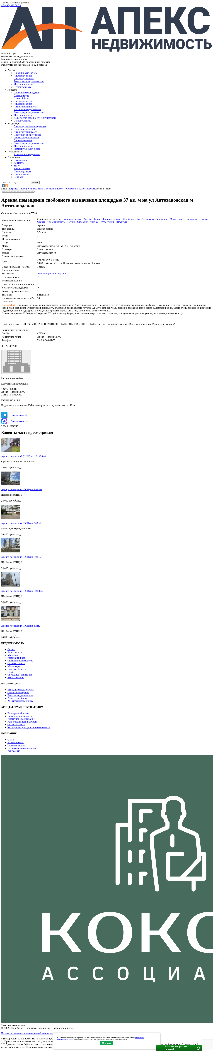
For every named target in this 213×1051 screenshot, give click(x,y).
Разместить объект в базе (27, 148)
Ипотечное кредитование (27, 109)
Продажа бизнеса (16, 669)
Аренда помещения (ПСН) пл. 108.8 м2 (22, 591)
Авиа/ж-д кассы (72, 219)
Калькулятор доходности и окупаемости (35, 118)
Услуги (17, 165)
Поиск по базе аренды (25, 73)
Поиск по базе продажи (26, 92)
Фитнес (94, 222)
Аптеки (87, 219)
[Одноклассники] (6, 185)
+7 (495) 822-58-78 (11, 5)
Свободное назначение (19, 674)
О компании (20, 160)
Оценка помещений (24, 129)
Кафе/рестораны (145, 219)
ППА (10, 672)
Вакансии (19, 177)
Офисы (41, 222)
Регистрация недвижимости (29, 81)
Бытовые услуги (112, 219)
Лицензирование (23, 75)
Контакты (19, 163)
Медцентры (176, 219)
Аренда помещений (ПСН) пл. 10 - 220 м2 (23, 456)
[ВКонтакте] (3, 185)
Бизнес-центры (15, 652)
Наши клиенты (22, 168)
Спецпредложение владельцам (30, 126)
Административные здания (51, 273)
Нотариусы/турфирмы (196, 219)
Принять (106, 1043)
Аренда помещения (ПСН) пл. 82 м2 (20, 625)
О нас (10, 739)
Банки (97, 219)
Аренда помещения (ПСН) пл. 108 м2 (21, 557)
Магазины (161, 219)
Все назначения (15, 677)
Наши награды (21, 174)
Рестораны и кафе (17, 657)
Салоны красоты (56, 222)
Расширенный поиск (18, 713)
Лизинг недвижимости (26, 106)
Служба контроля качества (21, 748)
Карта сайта (13, 751)
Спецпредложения (24, 78)
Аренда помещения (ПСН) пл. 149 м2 (21, 523)
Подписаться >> (19, 415)
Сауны (71, 222)
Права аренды (21, 95)
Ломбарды (128, 219)
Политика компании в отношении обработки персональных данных (37, 1033)
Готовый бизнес (22, 98)
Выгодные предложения (20, 689)
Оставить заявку (22, 120)
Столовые (82, 222)
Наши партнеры (22, 171)
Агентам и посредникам (27, 154)
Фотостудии (107, 222)
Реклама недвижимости (26, 137)
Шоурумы (121, 222)
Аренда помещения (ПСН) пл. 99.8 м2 (21, 489)
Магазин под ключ (24, 84)
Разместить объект (17, 698)
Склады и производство (20, 660)
